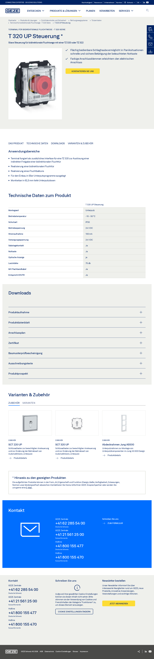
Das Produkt (15, 143)
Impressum (84, 651)
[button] (129, 3)
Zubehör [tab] (14, 403)
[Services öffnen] (132, 10)
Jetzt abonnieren (118, 603)
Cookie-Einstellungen (63, 651)
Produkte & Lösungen (63, 10)
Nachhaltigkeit (87, 2)
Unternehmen (109, 2)
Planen (90, 10)
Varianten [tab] (28, 403)
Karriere (119, 2)
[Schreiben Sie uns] (150, 44)
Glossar (75, 651)
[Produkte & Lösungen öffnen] (79, 10)
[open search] (147, 10)
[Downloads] (150, 51)
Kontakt (13, 580)
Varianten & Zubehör (80, 143)
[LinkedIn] (144, 2)
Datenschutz (49, 651)
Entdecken (34, 10)
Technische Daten (37, 143)
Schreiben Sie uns (65, 580)
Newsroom (98, 2)
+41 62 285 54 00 (70, 523)
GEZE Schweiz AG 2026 (29, 651)
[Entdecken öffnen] (43, 10)
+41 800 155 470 (69, 557)
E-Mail (29, 487)
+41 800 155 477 (69, 546)
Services (124, 10)
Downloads (58, 143)
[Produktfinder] (150, 29)
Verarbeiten (107, 10)
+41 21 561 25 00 (69, 534)
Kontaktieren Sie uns (83, 71)
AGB (41, 651)
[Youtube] (147, 2)
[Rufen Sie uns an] (150, 37)
